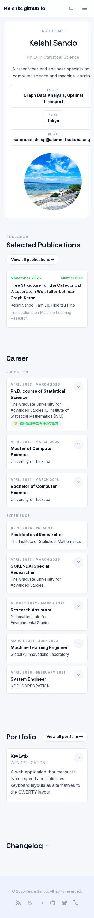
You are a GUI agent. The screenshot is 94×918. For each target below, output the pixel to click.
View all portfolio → (64, 736)
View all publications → (33, 259)
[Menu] (84, 8)
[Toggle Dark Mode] (71, 8)
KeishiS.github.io (24, 8)
